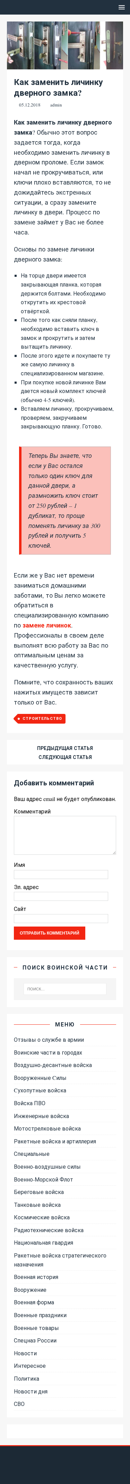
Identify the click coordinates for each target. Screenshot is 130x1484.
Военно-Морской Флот (43, 1179)
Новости (25, 1353)
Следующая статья (65, 757)
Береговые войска (39, 1191)
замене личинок (47, 625)
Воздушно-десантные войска (53, 1064)
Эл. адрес (26, 886)
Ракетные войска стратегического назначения (60, 1260)
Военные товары (36, 1327)
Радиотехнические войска (49, 1230)
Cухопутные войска (40, 1090)
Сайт (20, 908)
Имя (19, 864)
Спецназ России (35, 1340)
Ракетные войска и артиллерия (55, 1141)
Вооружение (30, 1289)
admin (56, 105)
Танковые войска (37, 1204)
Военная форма (34, 1302)
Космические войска (42, 1217)
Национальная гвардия (43, 1242)
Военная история (36, 1276)
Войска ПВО (29, 1103)
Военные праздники (40, 1315)
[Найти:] (65, 989)
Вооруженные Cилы (40, 1077)
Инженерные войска (41, 1115)
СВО (19, 1403)
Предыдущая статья (65, 748)
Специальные (32, 1153)
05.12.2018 (30, 105)
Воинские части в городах (48, 1052)
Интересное (30, 1365)
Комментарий (32, 811)
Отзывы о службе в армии (49, 1039)
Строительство (42, 718)
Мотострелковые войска (47, 1128)
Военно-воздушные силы (47, 1166)
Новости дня (30, 1391)
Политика (26, 1378)
